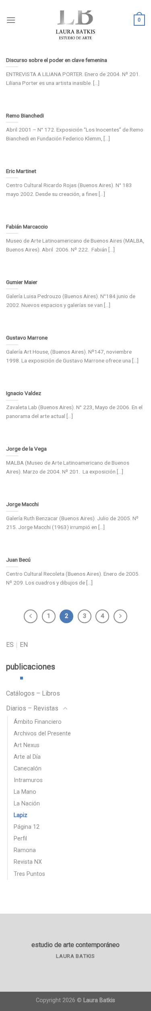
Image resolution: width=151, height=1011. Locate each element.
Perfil (20, 838)
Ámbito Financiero (38, 722)
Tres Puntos (29, 874)
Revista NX (28, 862)
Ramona (25, 850)
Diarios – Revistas (32, 708)
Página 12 (26, 827)
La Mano (25, 792)
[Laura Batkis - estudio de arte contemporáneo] (75, 20)
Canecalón (27, 768)
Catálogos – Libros (33, 693)
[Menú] (11, 20)
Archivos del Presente (42, 733)
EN (24, 645)
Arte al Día (27, 757)
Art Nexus (26, 745)
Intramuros (28, 780)
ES (10, 645)
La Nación (27, 803)
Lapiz (20, 815)
